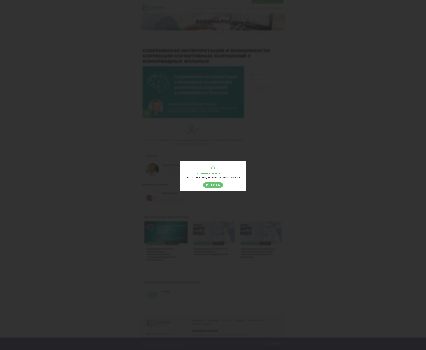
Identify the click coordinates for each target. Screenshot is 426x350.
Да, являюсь (213, 185)
